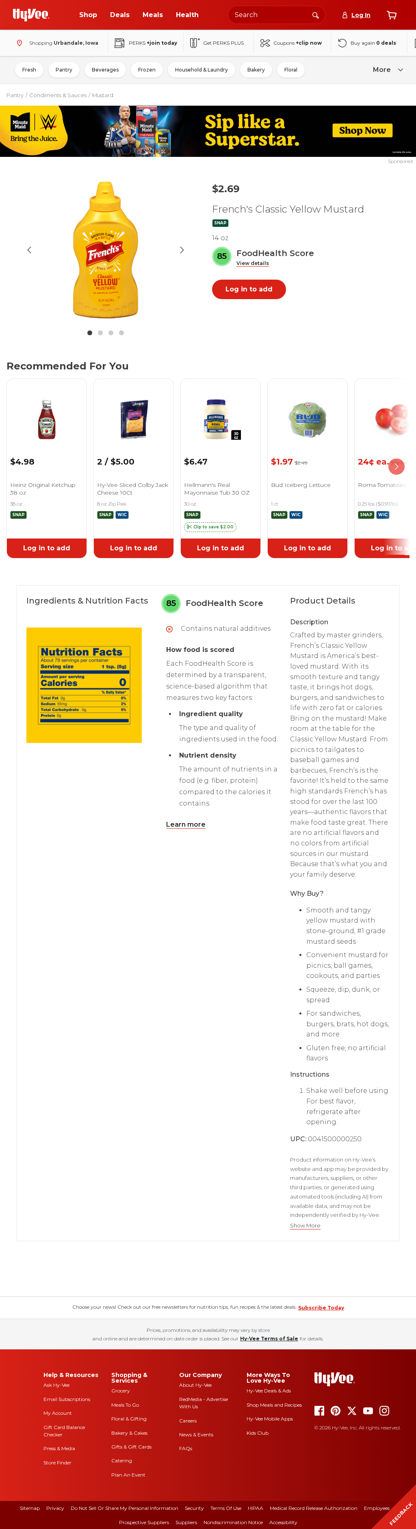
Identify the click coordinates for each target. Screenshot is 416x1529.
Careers (188, 1421)
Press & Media (59, 1448)
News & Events (196, 1434)
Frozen (147, 70)
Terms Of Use (225, 1508)
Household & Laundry (201, 70)
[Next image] (182, 250)
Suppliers (186, 1522)
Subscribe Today (321, 1308)
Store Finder (57, 1463)
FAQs (185, 1448)
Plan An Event (128, 1475)
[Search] (315, 15)
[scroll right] (396, 466)
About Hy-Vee (195, 1385)
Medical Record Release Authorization (314, 1508)
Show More (305, 1226)
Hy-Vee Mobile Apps (270, 1419)
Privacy (55, 1508)
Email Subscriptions (66, 1399)
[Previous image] (29, 250)
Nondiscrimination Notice (233, 1522)
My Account (57, 1413)
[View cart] (391, 15)
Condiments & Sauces (58, 95)
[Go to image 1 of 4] (89, 333)
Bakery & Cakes (129, 1433)
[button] (252, 264)
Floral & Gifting (129, 1419)
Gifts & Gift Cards (131, 1447)
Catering (121, 1460)
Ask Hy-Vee (56, 1385)
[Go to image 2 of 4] (100, 333)
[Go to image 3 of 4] (111, 333)
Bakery (256, 70)
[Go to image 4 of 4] (121, 333)
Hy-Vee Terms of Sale (269, 1339)
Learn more (186, 824)
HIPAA (255, 1508)
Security (194, 1508)
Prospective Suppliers (144, 1522)
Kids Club (258, 1433)
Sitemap (30, 1508)
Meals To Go (125, 1405)
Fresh (29, 70)
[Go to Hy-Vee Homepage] (31, 15)
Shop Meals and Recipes (274, 1405)
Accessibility (283, 1522)
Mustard (102, 95)
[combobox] (276, 15)
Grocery (120, 1391)
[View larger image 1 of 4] (105, 249)
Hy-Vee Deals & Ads (269, 1391)
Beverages (105, 70)
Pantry (64, 70)
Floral (290, 70)
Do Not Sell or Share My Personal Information (124, 1508)
